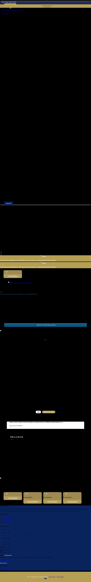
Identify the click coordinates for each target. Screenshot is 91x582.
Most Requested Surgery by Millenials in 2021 (11, 541)
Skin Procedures (72, 501)
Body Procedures (52, 501)
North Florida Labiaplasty (8, 517)
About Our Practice (46, 325)
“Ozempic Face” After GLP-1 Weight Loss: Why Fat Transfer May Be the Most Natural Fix (18, 535)
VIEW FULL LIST (48, 412)
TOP (38, 412)
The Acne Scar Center (8, 518)
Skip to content (4, 13)
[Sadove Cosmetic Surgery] (16, 10)
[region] (45, 231)
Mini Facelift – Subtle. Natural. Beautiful (10, 529)
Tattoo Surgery (6, 519)
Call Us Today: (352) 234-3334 (47, 5)
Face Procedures (13, 276)
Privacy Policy (60, 577)
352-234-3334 (8, 555)
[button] (45, 252)
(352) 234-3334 (12, 2)
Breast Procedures (32, 501)
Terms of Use (52, 577)
